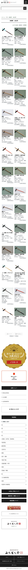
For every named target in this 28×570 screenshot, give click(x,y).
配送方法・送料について (14, 496)
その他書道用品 (5, 477)
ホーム (3, 17)
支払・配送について (21, 557)
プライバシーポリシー (21, 561)
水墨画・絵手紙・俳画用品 (8, 439)
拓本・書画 (4, 456)
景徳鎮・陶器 (5, 470)
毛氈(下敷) (4, 460)
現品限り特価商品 (6, 484)
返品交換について (14, 500)
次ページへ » (18, 334)
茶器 (3, 467)
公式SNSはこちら (14, 513)
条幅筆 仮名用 (12, 17)
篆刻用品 (4, 446)
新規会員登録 (6, 393)
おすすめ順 (15, 25)
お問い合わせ (14, 565)
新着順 (24, 25)
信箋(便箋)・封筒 (6, 463)
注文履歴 (5, 397)
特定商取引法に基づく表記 (7, 561)
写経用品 (4, 442)
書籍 (3, 453)
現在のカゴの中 (15, 409)
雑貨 (3, 481)
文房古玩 (4, 449)
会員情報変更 (6, 401)
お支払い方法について (14, 491)
